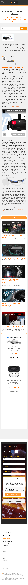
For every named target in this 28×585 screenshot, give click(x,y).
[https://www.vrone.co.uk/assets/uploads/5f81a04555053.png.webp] (13, 318)
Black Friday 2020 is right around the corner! (12, 327)
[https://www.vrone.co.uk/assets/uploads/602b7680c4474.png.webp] (13, 250)
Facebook (5, 553)
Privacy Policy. (11, 480)
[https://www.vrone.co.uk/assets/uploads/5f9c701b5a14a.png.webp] (13, 271)
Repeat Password (8, 471)
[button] (25, 2)
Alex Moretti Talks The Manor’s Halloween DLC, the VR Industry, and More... (12, 281)
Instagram (5, 560)
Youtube (4, 558)
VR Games (5, 547)
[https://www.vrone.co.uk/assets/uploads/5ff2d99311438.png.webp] (13, 227)
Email (5, 461)
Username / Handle (11, 456)
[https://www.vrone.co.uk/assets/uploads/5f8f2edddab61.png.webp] (13, 295)
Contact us (6, 538)
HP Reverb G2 (15, 106)
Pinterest (4, 556)
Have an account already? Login (14, 501)
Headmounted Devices (7, 543)
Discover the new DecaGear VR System (13, 258)
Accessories (5, 545)
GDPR (4, 570)
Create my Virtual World (13, 494)
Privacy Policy (5, 568)
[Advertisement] (14, 410)
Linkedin (4, 561)
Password (6, 466)
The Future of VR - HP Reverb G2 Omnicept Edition (11, 304)
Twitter (4, 555)
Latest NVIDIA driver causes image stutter (12, 236)
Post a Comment (10, 63)
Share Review (18, 63)
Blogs (4, 548)
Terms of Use (20, 478)
